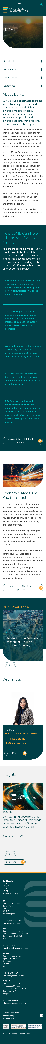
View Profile (13, 753)
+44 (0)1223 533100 (13, 921)
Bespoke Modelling (10, 894)
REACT (5, 891)
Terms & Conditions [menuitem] (11, 1013)
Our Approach (11, 77)
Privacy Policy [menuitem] (8, 1016)
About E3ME (10, 61)
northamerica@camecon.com (16, 948)
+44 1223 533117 (15, 738)
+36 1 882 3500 (11, 1001)
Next (13, 664)
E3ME (5, 884)
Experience (9, 85)
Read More (10, 862)
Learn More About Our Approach (20, 588)
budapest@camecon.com (15, 1003)
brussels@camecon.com (14, 976)
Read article (9, 836)
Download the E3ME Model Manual (20, 441)
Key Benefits (10, 69)
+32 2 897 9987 (11, 973)
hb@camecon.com (16, 743)
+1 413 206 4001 (11, 946)
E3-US (5, 889)
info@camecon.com (12, 923)
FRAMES (6, 886)
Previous (7, 664)
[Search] (41, 4)
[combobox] (29, 4)
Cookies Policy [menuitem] (8, 1019)
